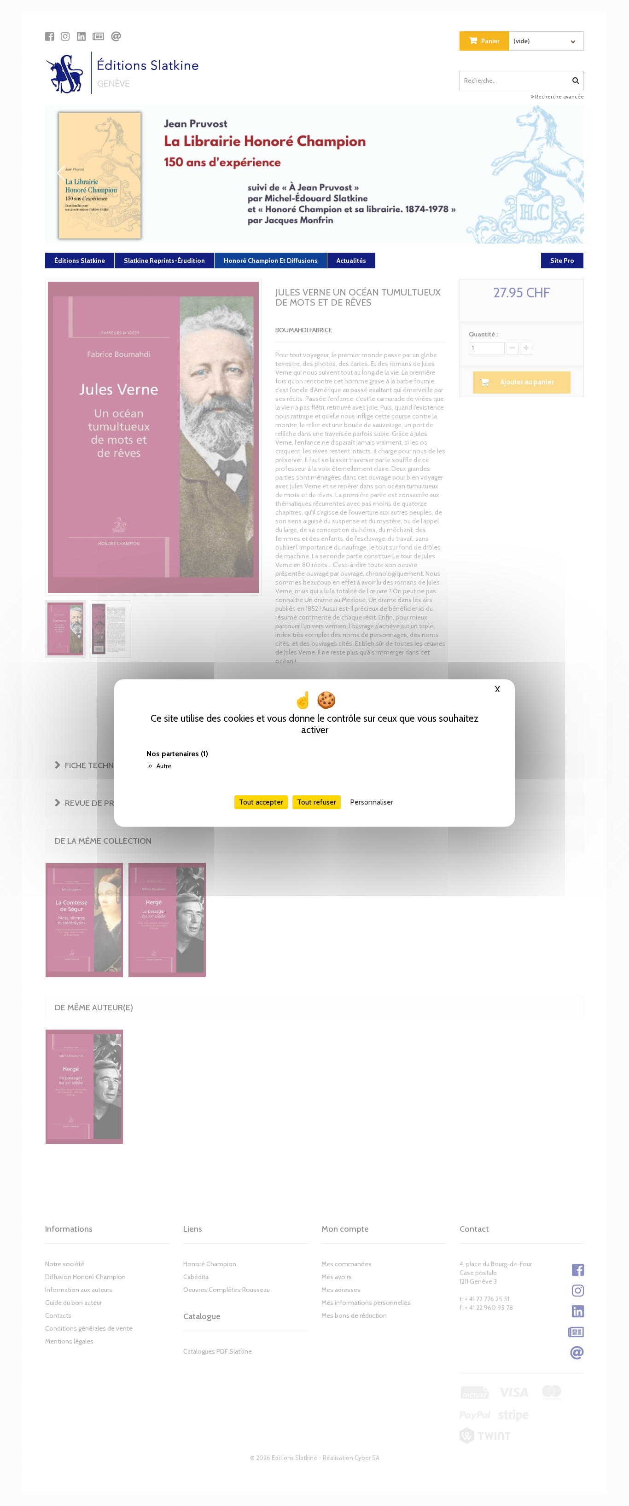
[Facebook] (49, 36)
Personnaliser (371, 802)
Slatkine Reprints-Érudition (164, 260)
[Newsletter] (98, 36)
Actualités (351, 260)
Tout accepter (261, 802)
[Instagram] (65, 36)
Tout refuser (316, 802)
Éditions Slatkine (79, 260)
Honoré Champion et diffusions (271, 260)
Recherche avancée (559, 96)
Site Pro (562, 260)
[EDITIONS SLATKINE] (125, 72)
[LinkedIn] (81, 36)
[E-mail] (116, 36)
